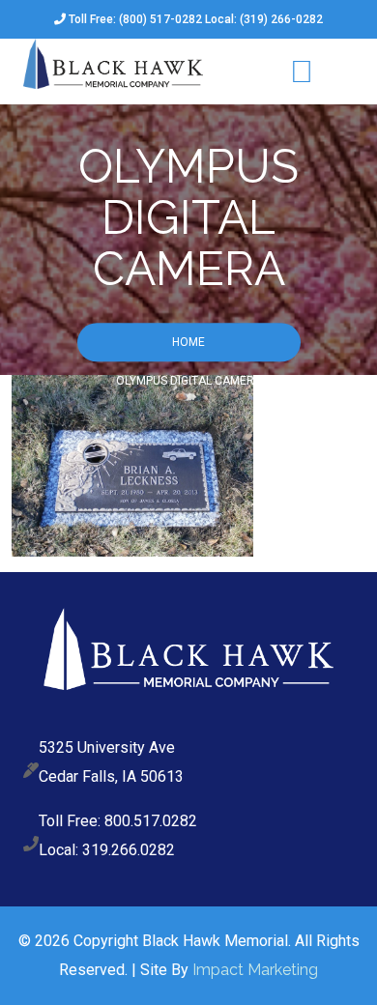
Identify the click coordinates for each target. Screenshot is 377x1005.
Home (188, 343)
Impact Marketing (255, 970)
